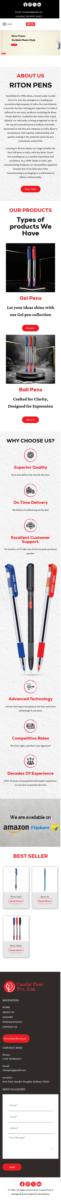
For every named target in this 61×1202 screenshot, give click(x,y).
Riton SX (44, 896)
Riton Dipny (16, 945)
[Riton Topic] (16, 879)
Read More (16, 901)
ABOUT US (8, 1012)
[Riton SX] (45, 879)
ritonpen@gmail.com (32, 11)
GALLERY (8, 1017)
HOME (6, 1007)
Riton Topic (16, 896)
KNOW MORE (14, 44)
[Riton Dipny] (16, 928)
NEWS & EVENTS (12, 1021)
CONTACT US (10, 1026)
